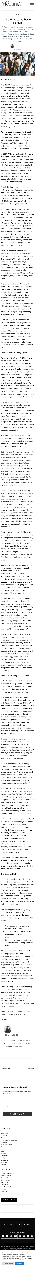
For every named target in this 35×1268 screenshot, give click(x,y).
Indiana (3, 1149)
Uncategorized (6, 1187)
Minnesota (4, 1160)
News (17, 14)
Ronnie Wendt (21, 46)
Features (4, 1142)
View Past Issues (9, 1199)
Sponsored (4, 1182)
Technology (4, 1184)
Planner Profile (6, 1175)
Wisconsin (4, 1191)
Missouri (4, 1162)
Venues (3, 1189)
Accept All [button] (19, 1263)
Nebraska (4, 1164)
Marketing (4, 1155)
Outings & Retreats (7, 1173)
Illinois (3, 1147)
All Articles (4, 1133)
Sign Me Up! (17, 1113)
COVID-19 (4, 1135)
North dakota (5, 1169)
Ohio (2, 1171)
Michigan (4, 1158)
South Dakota (5, 1180)
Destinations (5, 1138)
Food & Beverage (6, 1144)
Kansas (3, 1153)
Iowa (2, 1151)
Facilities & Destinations (9, 1140)
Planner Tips (5, 1178)
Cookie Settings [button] (8, 1263)
